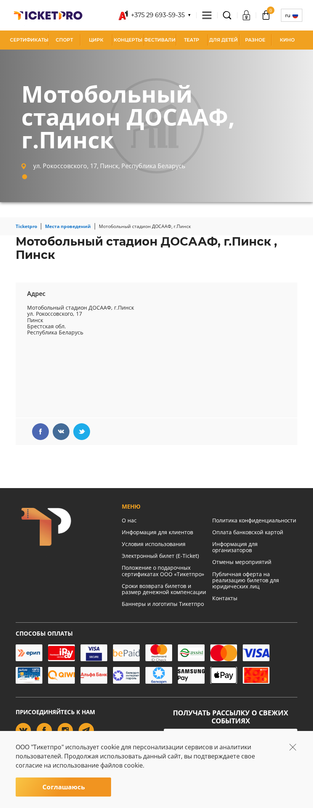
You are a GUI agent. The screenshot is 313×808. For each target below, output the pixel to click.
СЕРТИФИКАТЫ (29, 40)
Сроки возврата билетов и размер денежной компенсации (164, 589)
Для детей (223, 40)
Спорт (64, 40)
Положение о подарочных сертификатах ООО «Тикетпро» (163, 570)
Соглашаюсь (63, 786)
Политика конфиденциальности (254, 520)
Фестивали (160, 40)
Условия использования (154, 544)
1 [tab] (24, 176)
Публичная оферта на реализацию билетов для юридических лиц (245, 580)
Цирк (96, 40)
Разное (255, 40)
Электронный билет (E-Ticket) (160, 555)
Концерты (128, 40)
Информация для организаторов (235, 547)
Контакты (224, 598)
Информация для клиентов (157, 532)
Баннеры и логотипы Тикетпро (163, 603)
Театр (191, 40)
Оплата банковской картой (247, 532)
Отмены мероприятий (241, 561)
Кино (287, 40)
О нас (129, 520)
